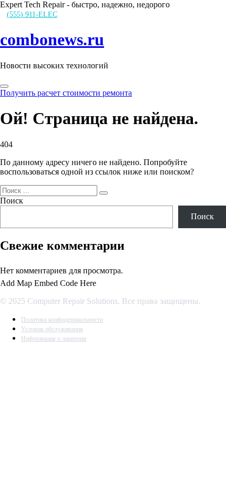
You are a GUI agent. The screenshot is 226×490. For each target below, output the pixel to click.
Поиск (11, 200)
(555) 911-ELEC (32, 14)
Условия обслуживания (52, 329)
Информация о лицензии (53, 338)
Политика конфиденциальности (62, 319)
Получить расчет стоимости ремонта (66, 92)
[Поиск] (103, 193)
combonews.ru (52, 39)
